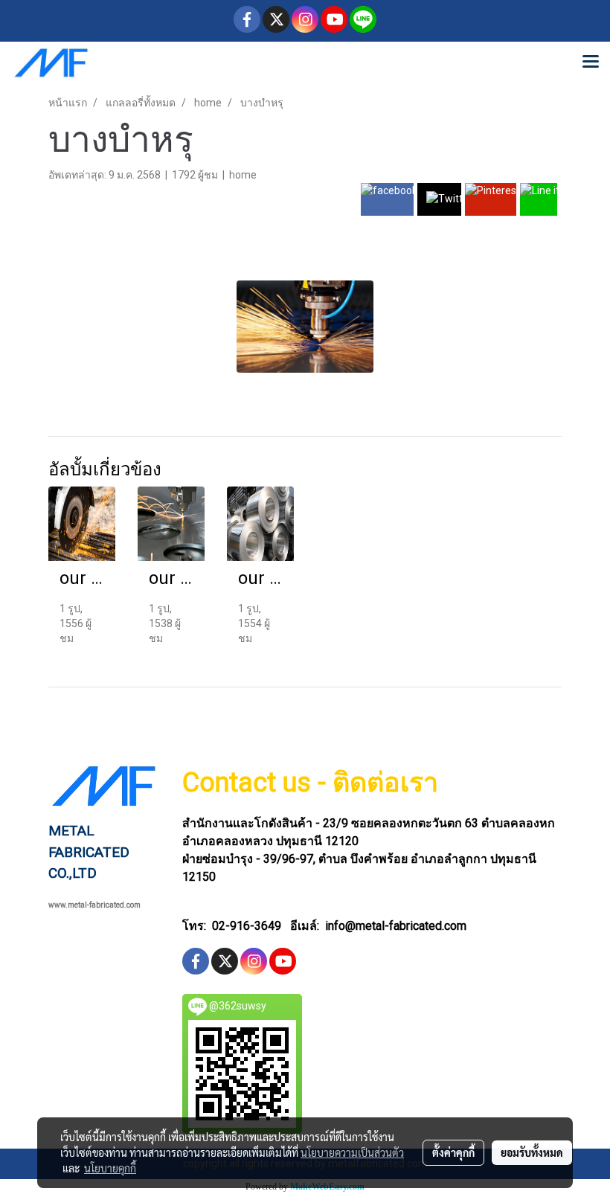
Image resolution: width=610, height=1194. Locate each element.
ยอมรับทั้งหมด (532, 1152)
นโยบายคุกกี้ (110, 1168)
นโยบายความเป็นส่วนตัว (352, 1152)
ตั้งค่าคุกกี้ (453, 1152)
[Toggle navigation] (590, 62)
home (243, 175)
